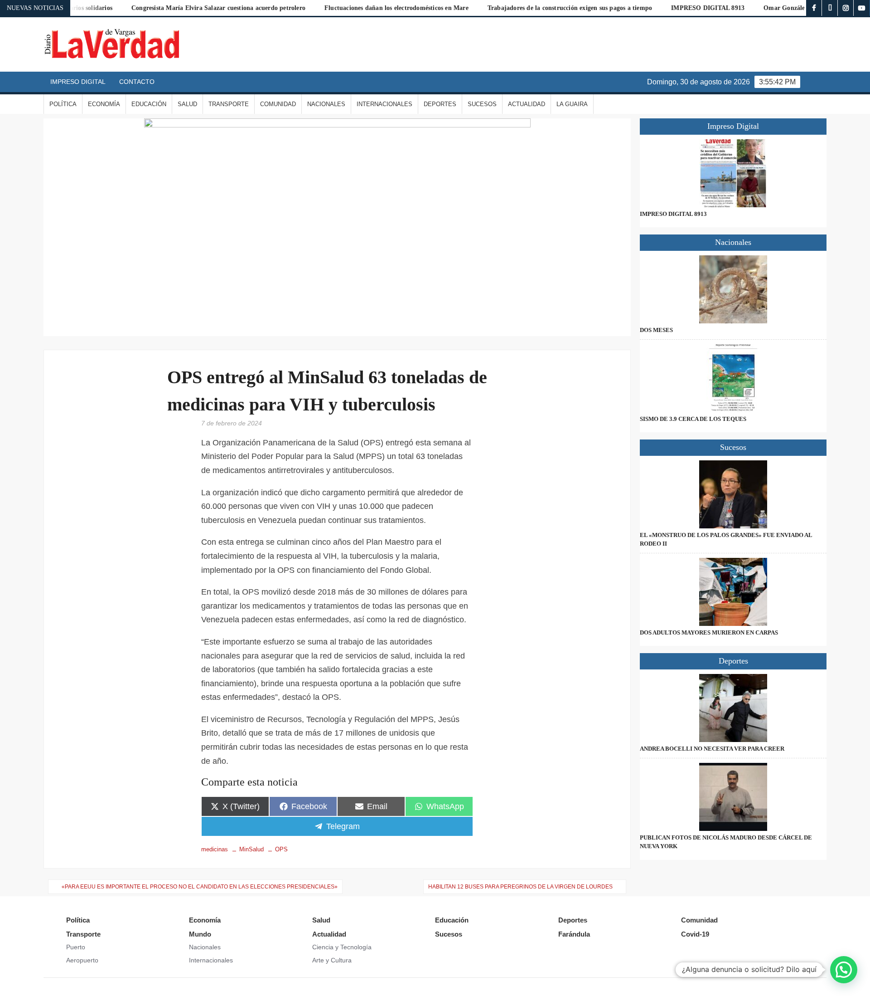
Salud (187, 104)
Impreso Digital (78, 81)
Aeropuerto (82, 960)
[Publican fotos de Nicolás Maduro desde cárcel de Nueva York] (733, 797)
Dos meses (656, 330)
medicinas (214, 849)
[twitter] (830, 8)
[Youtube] (862, 8)
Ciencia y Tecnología (342, 947)
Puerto (75, 947)
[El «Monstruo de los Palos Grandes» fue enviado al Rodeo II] (733, 494)
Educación (148, 104)
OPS (281, 849)
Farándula (574, 934)
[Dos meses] (733, 289)
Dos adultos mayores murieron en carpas (709, 632)
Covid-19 (695, 934)
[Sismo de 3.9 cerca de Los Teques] (733, 378)
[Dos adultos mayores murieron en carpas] (733, 592)
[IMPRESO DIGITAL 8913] (733, 173)
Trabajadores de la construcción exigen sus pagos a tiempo (537, 8)
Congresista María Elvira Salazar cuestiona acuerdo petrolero (186, 8)
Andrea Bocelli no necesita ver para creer (712, 748)
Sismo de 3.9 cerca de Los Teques (693, 418)
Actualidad (526, 104)
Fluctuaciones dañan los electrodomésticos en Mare (364, 8)
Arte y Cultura (332, 960)
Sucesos (482, 104)
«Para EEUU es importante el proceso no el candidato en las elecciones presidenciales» (200, 887)
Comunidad (278, 104)
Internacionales (384, 104)
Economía (104, 104)
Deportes (440, 104)
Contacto (137, 81)
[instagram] (846, 8)
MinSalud (251, 849)
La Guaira (572, 104)
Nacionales (326, 104)
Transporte (228, 104)
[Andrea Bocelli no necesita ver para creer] (733, 708)
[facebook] (814, 8)
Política (63, 104)
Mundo (200, 934)
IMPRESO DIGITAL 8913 (675, 8)
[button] (843, 969)
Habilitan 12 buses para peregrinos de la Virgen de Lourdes (520, 887)
